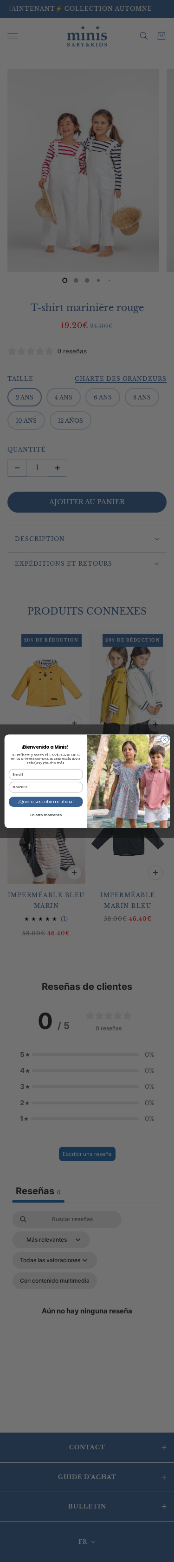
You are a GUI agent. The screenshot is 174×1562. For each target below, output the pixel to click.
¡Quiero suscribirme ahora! (45, 801)
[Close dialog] (164, 740)
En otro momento (45, 814)
